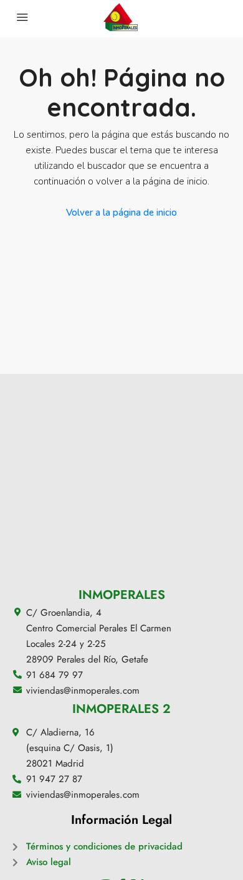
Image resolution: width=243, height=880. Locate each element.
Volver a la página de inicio (121, 212)
